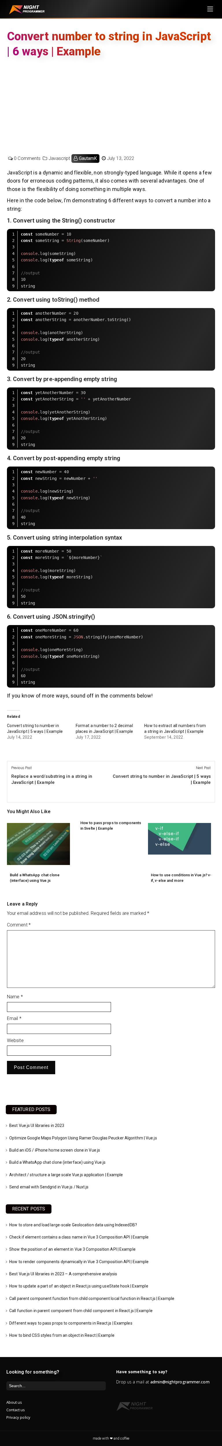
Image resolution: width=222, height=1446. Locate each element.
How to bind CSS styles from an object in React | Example (61, 1335)
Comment (19, 925)
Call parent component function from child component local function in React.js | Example (91, 1298)
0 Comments (27, 158)
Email (14, 1018)
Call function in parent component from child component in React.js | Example (81, 1310)
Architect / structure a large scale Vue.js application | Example (66, 1174)
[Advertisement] (111, 104)
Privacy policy (18, 1417)
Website (15, 1040)
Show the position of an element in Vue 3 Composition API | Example (72, 1249)
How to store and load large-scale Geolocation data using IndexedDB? (73, 1225)
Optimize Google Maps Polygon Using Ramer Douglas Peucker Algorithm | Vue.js (83, 1138)
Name (15, 996)
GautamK (88, 158)
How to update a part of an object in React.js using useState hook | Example (78, 1286)
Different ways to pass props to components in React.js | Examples (70, 1323)
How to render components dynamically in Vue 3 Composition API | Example (79, 1261)
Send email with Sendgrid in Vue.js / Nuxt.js (48, 1187)
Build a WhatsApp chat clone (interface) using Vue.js (57, 1162)
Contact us (15, 1409)
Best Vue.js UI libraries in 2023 (36, 1125)
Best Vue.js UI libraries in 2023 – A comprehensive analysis (63, 1274)
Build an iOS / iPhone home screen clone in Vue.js (54, 1150)
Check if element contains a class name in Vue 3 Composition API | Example (79, 1237)
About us (14, 1402)
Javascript (59, 158)
